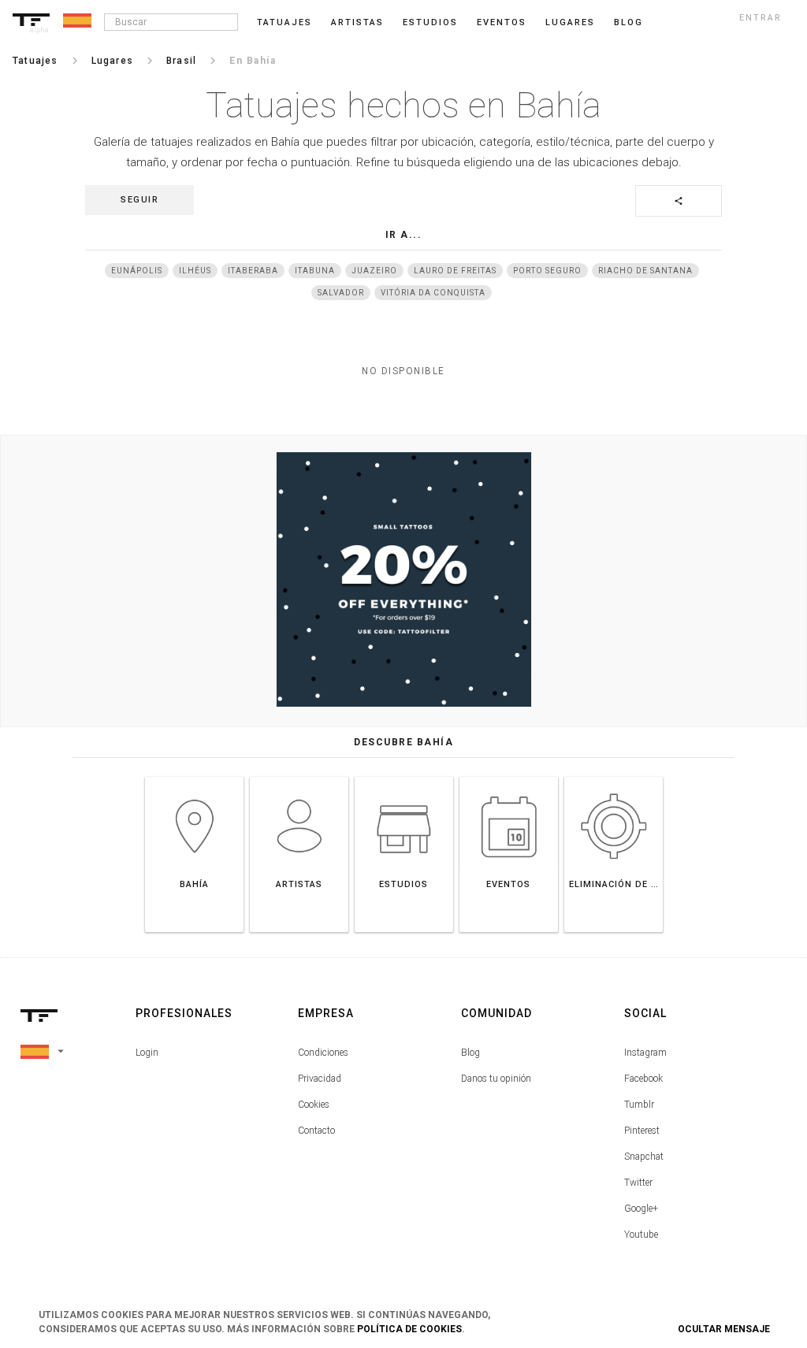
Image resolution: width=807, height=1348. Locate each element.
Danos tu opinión (496, 1078)
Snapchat (644, 1156)
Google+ (641, 1208)
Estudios (430, 22)
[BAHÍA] (194, 776)
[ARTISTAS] (299, 776)
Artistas (357, 22)
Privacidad (319, 1078)
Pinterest (642, 1130)
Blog (470, 1052)
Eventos (501, 22)
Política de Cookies (409, 1329)
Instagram (645, 1052)
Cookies (313, 1104)
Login (147, 1052)
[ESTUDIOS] (403, 776)
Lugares (570, 22)
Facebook (643, 1078)
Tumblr (639, 1104)
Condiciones (323, 1052)
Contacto (316, 1130)
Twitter (638, 1182)
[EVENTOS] (508, 776)
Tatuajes (284, 22)
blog (628, 22)
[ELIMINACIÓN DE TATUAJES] (613, 776)
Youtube (641, 1234)
